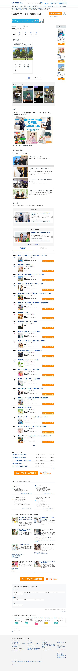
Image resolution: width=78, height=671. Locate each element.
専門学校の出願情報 (30, 645)
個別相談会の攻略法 (15, 557)
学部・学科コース (18, 21)
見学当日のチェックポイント (26, 508)
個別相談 (13, 569)
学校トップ (14, 20)
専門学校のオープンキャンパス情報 (32, 643)
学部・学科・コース (27, 592)
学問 (32, 6)
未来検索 (16, 6)
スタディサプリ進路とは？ (61, 646)
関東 (32, 648)
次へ (65, 620)
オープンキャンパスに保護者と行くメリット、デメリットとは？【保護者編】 (44, 541)
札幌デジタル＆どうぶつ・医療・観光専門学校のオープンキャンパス (48, 618)
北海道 (32, 8)
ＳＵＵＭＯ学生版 (26, 661)
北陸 (39, 648)
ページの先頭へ (64, 611)
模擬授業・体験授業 (15, 568)
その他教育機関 (50, 6)
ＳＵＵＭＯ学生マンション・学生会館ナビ (36, 661)
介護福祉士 (50, 645)
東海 (37, 648)
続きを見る (63, 41)
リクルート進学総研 (20, 661)
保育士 (47, 645)
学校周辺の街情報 (60, 654)
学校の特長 (37, 592)
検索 (41, 3)
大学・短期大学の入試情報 (16, 645)
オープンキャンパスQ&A (23, 544)
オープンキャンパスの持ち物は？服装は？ (40, 553)
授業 (27, 20)
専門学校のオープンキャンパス (23, 9)
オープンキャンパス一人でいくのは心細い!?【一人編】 (42, 537)
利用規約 (58, 647)
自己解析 (21, 6)
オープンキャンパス (57, 6)
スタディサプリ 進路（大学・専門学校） (17, 8)
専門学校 (44, 6)
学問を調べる (44, 647)
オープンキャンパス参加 (53, 16)
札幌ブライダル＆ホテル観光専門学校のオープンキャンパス (19, 618)
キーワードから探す (60, 653)
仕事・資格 (28, 6)
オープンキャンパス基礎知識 (16, 551)
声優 (49, 644)
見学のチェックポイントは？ (38, 552)
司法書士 (43, 644)
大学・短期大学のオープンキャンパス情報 (18, 643)
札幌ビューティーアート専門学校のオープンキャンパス (58, 618)
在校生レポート (23, 21)
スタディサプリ (14, 661)
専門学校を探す (25, 8)
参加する (61, 44)
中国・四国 (31, 649)
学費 (56, 592)
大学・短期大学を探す (15, 642)
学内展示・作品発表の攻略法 (16, 556)
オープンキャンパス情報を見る (33, 244)
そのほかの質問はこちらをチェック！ (48, 510)
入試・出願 (63, 6)
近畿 (28, 649)
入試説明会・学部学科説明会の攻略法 (17, 554)
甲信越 (35, 648)
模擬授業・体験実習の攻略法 (16, 555)
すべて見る (52, 468)
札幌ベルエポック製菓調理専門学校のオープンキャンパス (39, 618)
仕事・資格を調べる (45, 642)
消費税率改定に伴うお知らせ (61, 657)
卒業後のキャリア (32, 21)
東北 (30, 648)
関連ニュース (16, 605)
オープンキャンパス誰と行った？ (48, 508)
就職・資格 (37, 20)
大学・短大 (39, 6)
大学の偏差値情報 (14, 646)
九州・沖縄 (35, 649)
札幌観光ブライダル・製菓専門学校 (38, 8)
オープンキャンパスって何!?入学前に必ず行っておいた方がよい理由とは (25, 519)
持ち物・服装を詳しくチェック (26, 493)
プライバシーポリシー (60, 648)
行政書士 (47, 644)
